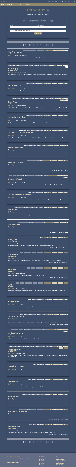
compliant (31, 65)
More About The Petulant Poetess (12, 462)
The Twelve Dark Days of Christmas (19, 194)
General (34, 50)
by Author (41, 460)
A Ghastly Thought (14, 301)
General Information (60, 459)
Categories (9, 4)
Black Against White (14, 85)
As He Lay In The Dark (15, 179)
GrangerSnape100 (49, 50)
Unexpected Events (14, 350)
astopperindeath (12, 256)
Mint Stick (11, 286)
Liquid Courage (13, 381)
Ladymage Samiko (13, 53)
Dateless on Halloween (15, 147)
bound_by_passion (13, 134)
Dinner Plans (12, 270)
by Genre (41, 464)
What (41, 65)
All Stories (41, 459)
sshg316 (10, 196)
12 (45, 44)
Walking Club (12, 240)
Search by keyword (13, 29)
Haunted (11, 285)
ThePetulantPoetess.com (22, 465)
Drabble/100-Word (40, 50)
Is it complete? (41, 25)
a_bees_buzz (11, 271)
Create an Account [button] (69, 1)
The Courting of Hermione (16, 117)
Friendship (34, 329)
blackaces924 (12, 149)
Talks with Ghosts (14, 225)
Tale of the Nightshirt (15, 52)
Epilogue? (45, 65)
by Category (42, 462)
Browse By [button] (55, 1)
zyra (10, 180)
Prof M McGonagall (13, 241)
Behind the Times (13, 396)
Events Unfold (12, 102)
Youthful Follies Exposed (16, 366)
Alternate (39, 145)
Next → (50, 44)
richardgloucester (12, 428)
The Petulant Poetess (5, 1)
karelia (10, 413)
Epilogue (26, 65)
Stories (49, 1)
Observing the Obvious (15, 163)
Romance (29, 50)
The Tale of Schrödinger (16, 316)
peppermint (11, 118)
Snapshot (19, 98)
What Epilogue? (40, 252)
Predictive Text (13, 255)
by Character (42, 463)
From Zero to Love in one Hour (18, 411)
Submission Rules (59, 464)
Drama (25, 50)
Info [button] (61, 1)
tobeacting (11, 87)
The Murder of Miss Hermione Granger (20, 132)
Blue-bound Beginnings (15, 333)
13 (47, 44)
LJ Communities (18, 4)
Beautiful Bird (12, 209)
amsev (10, 368)
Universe (43, 145)
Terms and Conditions (60, 460)
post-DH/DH (37, 65)
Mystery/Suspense (22, 130)
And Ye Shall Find (13, 69)
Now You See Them (14, 427)
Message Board (59, 462)
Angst (14, 65)
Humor (28, 115)
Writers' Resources (60, 463)
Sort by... (11, 25)
